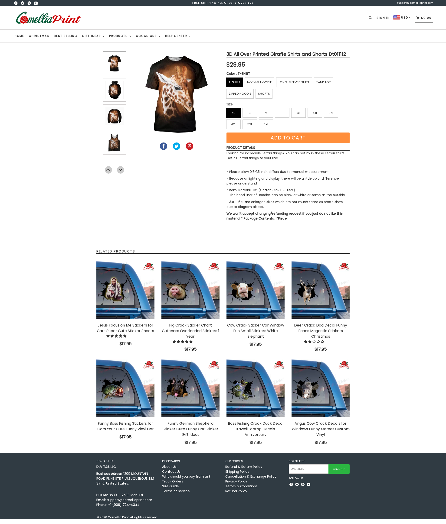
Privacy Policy (236, 481)
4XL (233, 124)
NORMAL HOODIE (259, 82)
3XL (331, 113)
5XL (249, 124)
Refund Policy (236, 491)
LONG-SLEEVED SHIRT (294, 82)
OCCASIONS (147, 36)
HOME (19, 36)
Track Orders (172, 481)
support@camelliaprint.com (415, 3)
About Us (169, 466)
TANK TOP (323, 82)
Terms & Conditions (241, 486)
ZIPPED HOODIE (240, 93)
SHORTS (264, 93)
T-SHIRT (234, 82)
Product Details (240, 147)
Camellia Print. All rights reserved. (133, 517)
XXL (314, 113)
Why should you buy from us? (186, 476)
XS (233, 113)
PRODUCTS (119, 36)
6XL (266, 124)
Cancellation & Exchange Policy (250, 476)
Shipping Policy (237, 471)
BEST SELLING (65, 36)
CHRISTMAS (39, 36)
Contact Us (171, 471)
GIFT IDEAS (92, 36)
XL (298, 113)
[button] (116, 336)
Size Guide (170, 486)
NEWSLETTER (297, 461)
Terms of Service (176, 491)
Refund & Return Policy (243, 466)
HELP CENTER (176, 36)
